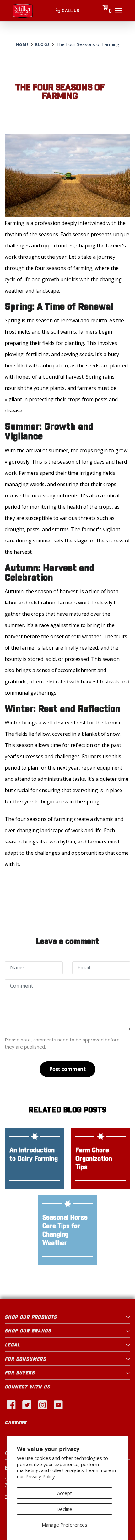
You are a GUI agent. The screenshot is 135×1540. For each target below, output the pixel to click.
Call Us (70, 10)
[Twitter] (26, 1404)
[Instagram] (42, 1404)
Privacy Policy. (40, 1477)
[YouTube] (58, 1404)
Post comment (67, 1069)
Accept (64, 1493)
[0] (105, 10)
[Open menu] (118, 10)
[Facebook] (11, 1404)
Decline (64, 1509)
